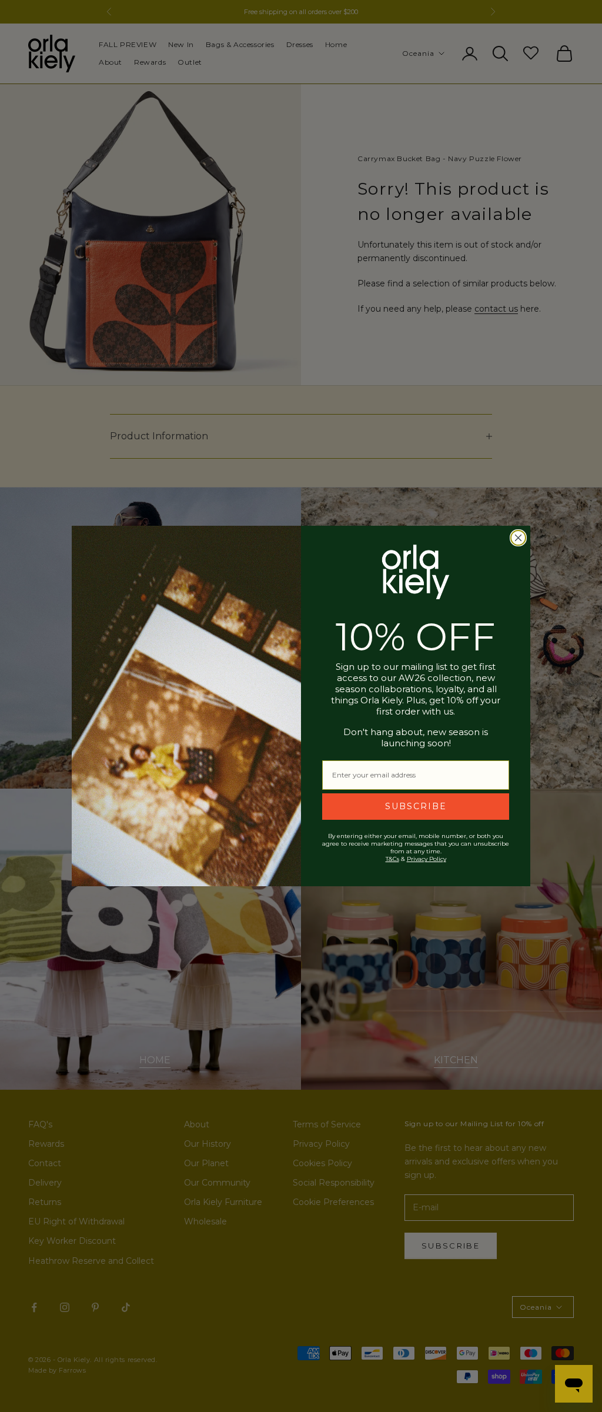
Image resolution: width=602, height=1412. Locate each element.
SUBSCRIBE (416, 806)
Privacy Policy (426, 859)
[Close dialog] (518, 537)
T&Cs (392, 859)
